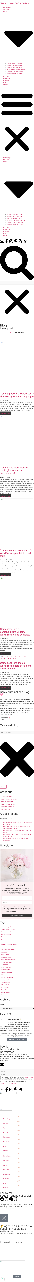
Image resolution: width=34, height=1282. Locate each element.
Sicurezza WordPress (7, 977)
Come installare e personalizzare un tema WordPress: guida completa (15, 632)
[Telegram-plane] (25, 241)
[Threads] (20, 241)
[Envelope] (2, 241)
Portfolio (6, 76)
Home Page (7, 7)
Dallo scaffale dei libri (7, 801)
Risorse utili (11, 1140)
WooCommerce (5, 992)
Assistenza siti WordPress (15, 72)
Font (2, 939)
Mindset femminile (6, 962)
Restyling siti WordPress (14, 65)
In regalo (6, 80)
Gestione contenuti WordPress (9, 942)
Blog (4, 82)
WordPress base (5, 995)
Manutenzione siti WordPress (16, 69)
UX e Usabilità (4, 987)
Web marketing (5, 809)
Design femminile (6, 934)
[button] (17, 121)
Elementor (4, 937)
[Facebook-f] (7, 241)
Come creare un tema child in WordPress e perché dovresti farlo (16, 553)
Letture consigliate (6, 957)
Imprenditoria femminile (8, 949)
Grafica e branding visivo (8, 804)
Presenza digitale (6, 970)
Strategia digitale (6, 980)
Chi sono (6, 9)
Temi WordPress (5, 982)
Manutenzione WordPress (8, 959)
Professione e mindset (7, 806)
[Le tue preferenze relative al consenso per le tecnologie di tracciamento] (2, 1279)
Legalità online (5, 954)
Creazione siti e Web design (9, 799)
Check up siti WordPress (14, 67)
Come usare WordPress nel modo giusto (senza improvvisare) (15, 470)
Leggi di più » (5, 413)
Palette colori (4, 965)
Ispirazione (4, 952)
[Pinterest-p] (16, 241)
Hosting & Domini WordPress (9, 944)
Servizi (11, 1127)
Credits (25, 1207)
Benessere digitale (6, 927)
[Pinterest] (11, 1199)
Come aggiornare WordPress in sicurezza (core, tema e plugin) (17, 395)
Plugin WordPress (6, 967)
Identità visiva (5, 947)
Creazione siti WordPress (14, 63)
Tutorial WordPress (6, 985)
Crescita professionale (7, 932)
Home (11, 332)
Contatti (5, 84)
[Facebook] (2, 1199)
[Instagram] (11, 241)
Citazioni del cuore (6, 796)
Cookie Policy (9, 1209)
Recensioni (6, 78)
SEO (2, 975)
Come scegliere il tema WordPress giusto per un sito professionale (16, 665)
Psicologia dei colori (6, 972)
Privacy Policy (24, 906)
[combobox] (17, 732)
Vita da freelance (6, 990)
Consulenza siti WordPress (15, 74)
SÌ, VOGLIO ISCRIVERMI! (17, 915)
